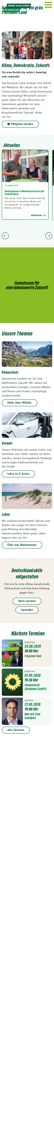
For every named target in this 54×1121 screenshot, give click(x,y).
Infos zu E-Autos (18, 474)
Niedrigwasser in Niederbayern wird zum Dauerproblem (24, 193)
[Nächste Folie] (48, 235)
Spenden (27, 610)
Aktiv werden (27, 601)
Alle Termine (15, 730)
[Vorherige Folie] (5, 235)
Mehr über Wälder (19, 402)
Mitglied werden (22, 124)
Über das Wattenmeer (22, 545)
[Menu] (48, 5)
